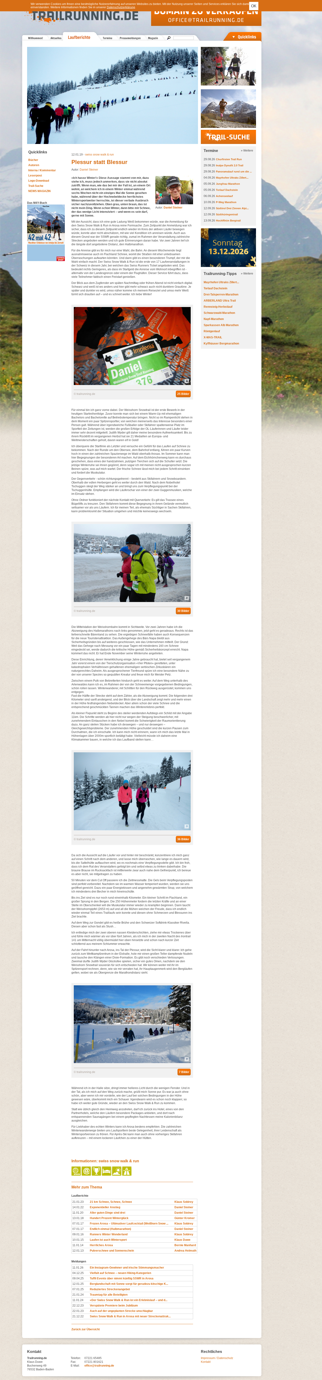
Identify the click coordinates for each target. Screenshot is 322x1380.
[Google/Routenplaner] (127, 1174)
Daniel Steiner (89, 169)
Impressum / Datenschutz (217, 1358)
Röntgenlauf (212, 331)
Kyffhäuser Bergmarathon (221, 343)
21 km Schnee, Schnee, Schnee (111, 1202)
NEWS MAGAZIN (39, 191)
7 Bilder (184, 1072)
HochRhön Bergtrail (228, 220)
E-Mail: (75, 1365)
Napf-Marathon (214, 319)
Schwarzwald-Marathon (219, 313)
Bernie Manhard (185, 1245)
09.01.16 (78, 1234)
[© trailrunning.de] (132, 384)
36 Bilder (183, 839)
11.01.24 (77, 1300)
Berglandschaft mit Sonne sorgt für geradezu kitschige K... (129, 1284)
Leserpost (35, 175)
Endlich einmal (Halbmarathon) (110, 1229)
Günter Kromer (184, 1218)
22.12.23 (78, 1305)
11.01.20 (77, 1212)
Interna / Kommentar (42, 170)
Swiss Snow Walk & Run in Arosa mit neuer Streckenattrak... (130, 1316)
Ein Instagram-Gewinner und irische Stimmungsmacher (127, 1267)
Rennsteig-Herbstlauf (218, 306)
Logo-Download (38, 180)
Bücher (33, 160)
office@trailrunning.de (99, 1365)
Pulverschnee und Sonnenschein (112, 1250)
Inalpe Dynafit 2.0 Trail (229, 165)
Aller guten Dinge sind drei (107, 1212)
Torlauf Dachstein (227, 189)
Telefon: (76, 1358)
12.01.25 (78, 1284)
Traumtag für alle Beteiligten (109, 1294)
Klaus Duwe (182, 1239)
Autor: (168, 207)
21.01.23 (78, 1202)
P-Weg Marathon (226, 202)
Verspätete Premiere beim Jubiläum (114, 1305)
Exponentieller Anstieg (105, 1207)
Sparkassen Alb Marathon (221, 325)
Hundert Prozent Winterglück (109, 1218)
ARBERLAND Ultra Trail (220, 300)
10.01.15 (78, 1239)
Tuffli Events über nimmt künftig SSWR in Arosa (121, 1278)
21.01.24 (78, 1294)
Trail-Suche (35, 186)
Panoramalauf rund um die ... (234, 171)
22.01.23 (78, 1311)
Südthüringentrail (227, 214)
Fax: (73, 1362)
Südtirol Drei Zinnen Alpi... (232, 208)
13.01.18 (78, 1218)
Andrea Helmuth (185, 1250)
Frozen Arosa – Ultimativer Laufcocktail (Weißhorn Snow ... (129, 1223)
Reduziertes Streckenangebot (110, 1289)
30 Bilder (183, 611)
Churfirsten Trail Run (229, 159)
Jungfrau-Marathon (228, 183)
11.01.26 (77, 1267)
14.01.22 (78, 1207)
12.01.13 (78, 1250)
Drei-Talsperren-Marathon (221, 294)
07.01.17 (78, 1223)
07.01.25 (78, 1289)
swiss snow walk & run (99, 154)
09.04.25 (78, 1278)
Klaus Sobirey (183, 1202)
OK (253, 6)
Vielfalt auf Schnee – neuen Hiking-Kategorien (120, 1273)
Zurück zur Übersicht (85, 1329)
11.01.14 (77, 1245)
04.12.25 (78, 1273)
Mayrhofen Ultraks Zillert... (232, 177)
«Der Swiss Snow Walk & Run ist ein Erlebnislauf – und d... (128, 1300)
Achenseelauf (224, 196)
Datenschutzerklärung (121, 7)
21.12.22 (78, 1316)
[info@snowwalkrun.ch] (87, 1174)
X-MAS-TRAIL (213, 337)
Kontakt (206, 1362)
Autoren (33, 165)
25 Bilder (183, 394)
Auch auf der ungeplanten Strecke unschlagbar (121, 1311)
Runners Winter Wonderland (109, 1234)
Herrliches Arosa (101, 1245)
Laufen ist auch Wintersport (108, 1239)
